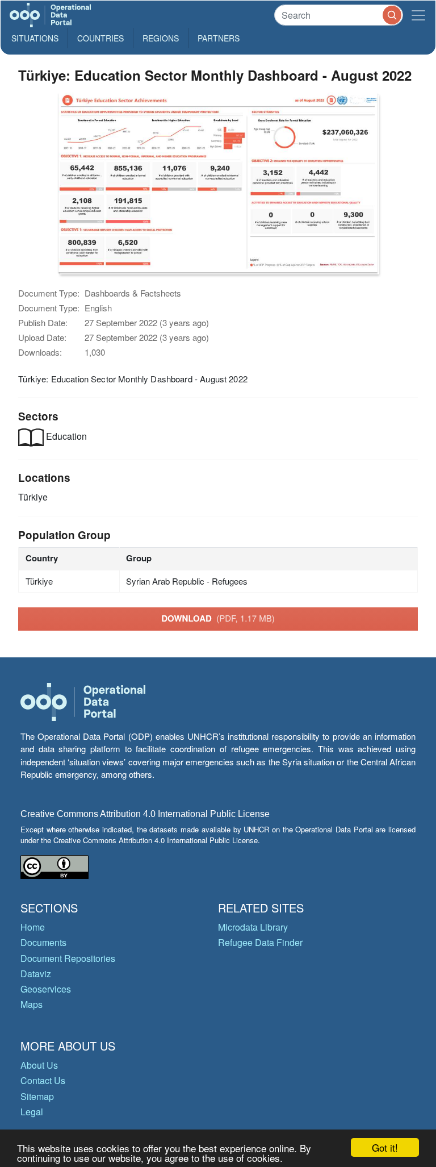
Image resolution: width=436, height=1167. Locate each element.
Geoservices (45, 988)
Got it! (385, 1147)
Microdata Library (253, 926)
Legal (31, 1111)
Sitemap (37, 1096)
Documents (43, 942)
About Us (39, 1065)
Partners (219, 38)
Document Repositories (67, 958)
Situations (34, 38)
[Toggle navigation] (418, 15)
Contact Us (42, 1080)
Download (218, 618)
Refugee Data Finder (260, 942)
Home (32, 926)
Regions (160, 38)
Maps (31, 1004)
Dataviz (35, 973)
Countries (100, 38)
